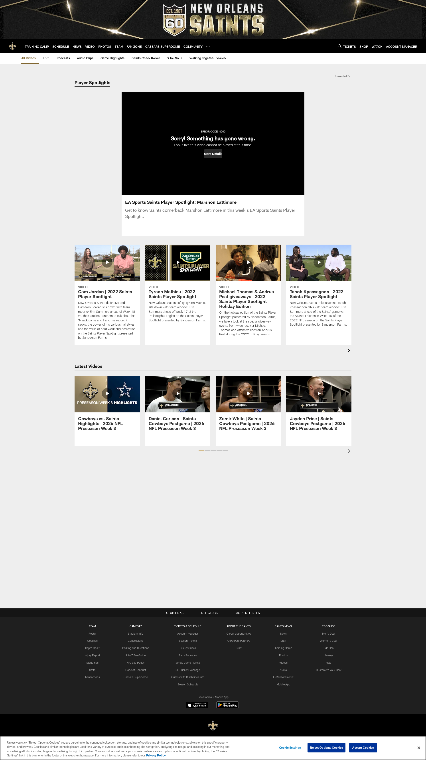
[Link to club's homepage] (12, 46)
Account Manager (187, 633)
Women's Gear (328, 640)
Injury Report (92, 655)
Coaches (92, 640)
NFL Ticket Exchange (188, 669)
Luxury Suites (188, 647)
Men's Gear (328, 633)
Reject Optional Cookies (326, 747)
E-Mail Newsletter (283, 677)
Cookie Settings (290, 747)
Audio (283, 669)
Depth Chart (92, 647)
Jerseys (328, 655)
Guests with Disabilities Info (187, 677)
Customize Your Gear (328, 669)
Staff (239, 647)
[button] (213, 153)
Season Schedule (188, 684)
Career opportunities (239, 633)
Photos (283, 655)
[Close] (419, 747)
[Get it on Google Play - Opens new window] (227, 707)
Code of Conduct (135, 669)
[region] (213, 748)
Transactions (92, 677)
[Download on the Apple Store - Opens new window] (197, 705)
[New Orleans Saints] (213, 725)
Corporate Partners (238, 640)
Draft (283, 640)
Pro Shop (328, 626)
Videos (283, 662)
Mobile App (283, 684)
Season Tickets (188, 640)
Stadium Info (135, 633)
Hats (328, 662)
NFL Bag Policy (135, 662)
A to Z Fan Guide (136, 655)
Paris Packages (188, 655)
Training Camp (283, 647)
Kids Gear (328, 647)
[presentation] (349, 351)
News (283, 633)
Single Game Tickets (188, 662)
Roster (92, 633)
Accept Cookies (363, 747)
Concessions (135, 640)
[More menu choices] (208, 46)
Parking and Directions (135, 647)
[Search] (339, 46)
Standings (92, 662)
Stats (92, 669)
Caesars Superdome (136, 677)
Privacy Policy (156, 755)
